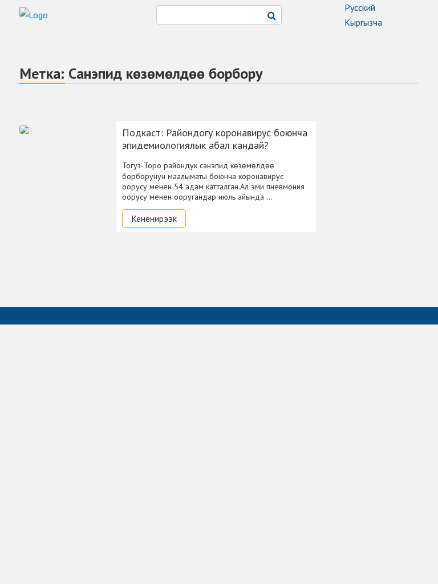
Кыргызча (363, 22)
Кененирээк (154, 218)
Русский (359, 7)
